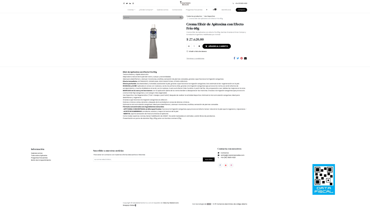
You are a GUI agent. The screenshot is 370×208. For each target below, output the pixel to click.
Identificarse (226, 10)
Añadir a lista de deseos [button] (198, 51)
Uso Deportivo (209, 16)
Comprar (241, 10)
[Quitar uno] (188, 46)
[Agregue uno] (199, 46)
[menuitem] (146, 10)
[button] (206, 10)
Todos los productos (194, 16)
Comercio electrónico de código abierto (232, 204)
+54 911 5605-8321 (241, 3)
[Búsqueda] (181, 17)
